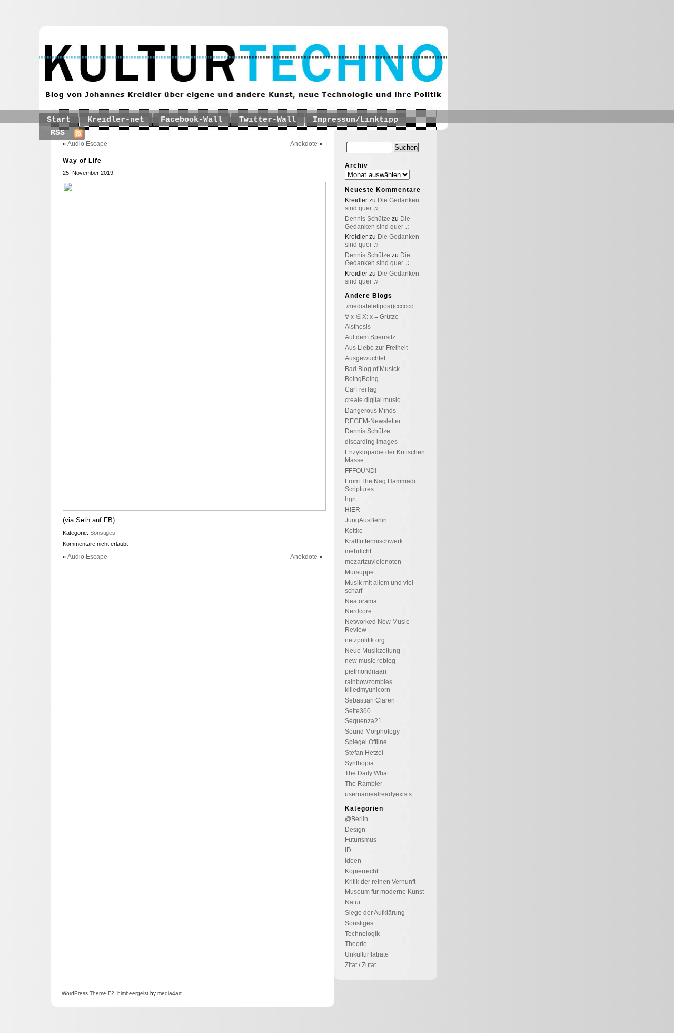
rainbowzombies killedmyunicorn (368, 686)
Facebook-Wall (191, 119)
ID (348, 850)
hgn (350, 499)
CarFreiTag (361, 389)
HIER (352, 509)
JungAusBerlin (366, 520)
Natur (353, 902)
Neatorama (361, 601)
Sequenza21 (363, 721)
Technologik (362, 934)
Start (59, 119)
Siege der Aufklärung (375, 913)
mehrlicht (358, 551)
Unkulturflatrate (367, 954)
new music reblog (370, 661)
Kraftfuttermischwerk (374, 541)
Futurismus (360, 839)
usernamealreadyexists (378, 794)
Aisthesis (358, 326)
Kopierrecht (361, 871)
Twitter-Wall (267, 119)
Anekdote (304, 144)
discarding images (371, 441)
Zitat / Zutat (360, 965)
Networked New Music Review (377, 626)
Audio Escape (87, 144)
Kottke (354, 530)
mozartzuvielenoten (373, 562)
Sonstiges (102, 533)
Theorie (356, 944)
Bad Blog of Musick (372, 369)
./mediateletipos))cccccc (379, 306)
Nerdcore (358, 611)
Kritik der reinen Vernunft (380, 881)
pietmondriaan (365, 671)
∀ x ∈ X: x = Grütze (372, 316)
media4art (169, 993)
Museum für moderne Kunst (384, 891)
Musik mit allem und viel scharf (379, 587)
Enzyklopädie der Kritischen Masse (385, 456)
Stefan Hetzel (364, 752)
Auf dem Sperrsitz (370, 337)
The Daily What (367, 773)
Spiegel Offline (366, 742)
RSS (58, 133)
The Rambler (363, 783)
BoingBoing (362, 379)
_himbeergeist (131, 993)
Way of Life (82, 160)
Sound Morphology (372, 731)
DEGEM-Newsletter (373, 421)
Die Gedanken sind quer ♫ (377, 222)
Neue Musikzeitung (372, 651)
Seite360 (358, 711)
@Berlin (356, 819)
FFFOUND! (360, 470)
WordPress (75, 993)
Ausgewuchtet (365, 358)
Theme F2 (101, 993)
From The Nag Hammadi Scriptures (380, 485)
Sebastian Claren (370, 700)
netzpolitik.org (365, 640)
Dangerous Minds (370, 410)
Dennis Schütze (367, 218)
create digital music (372, 400)
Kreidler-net (115, 119)
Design (355, 829)
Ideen (353, 860)
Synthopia (359, 763)
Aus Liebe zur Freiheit (376, 348)
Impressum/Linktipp (355, 119)
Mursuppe (359, 572)
